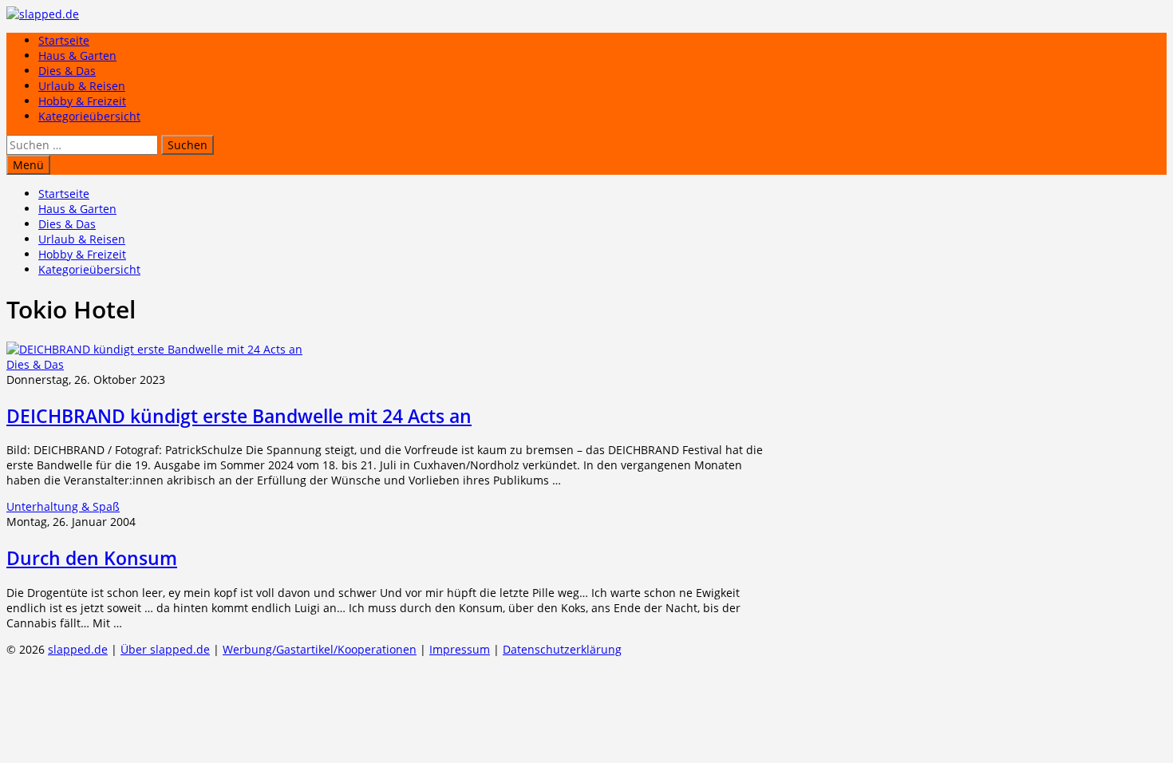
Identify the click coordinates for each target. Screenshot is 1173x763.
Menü (28, 164)
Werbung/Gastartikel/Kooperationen (320, 649)
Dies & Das (67, 70)
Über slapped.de (165, 649)
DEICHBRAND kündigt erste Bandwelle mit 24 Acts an (239, 416)
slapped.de (78, 649)
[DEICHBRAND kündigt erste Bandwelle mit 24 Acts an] (154, 349)
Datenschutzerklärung (562, 649)
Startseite (63, 40)
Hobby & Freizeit (82, 101)
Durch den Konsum (91, 558)
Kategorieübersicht (89, 116)
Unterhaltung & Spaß (63, 506)
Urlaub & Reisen (81, 85)
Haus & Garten (77, 55)
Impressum (459, 649)
